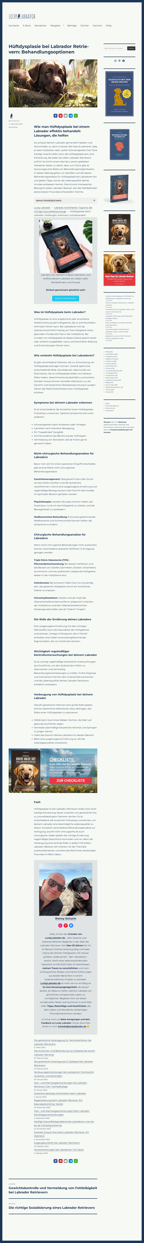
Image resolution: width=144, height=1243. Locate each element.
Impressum (110, 410)
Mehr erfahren (65, 298)
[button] (55, 116)
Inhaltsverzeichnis (48, 200)
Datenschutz (110, 408)
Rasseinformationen (113, 387)
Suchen (131, 48)
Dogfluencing (111, 359)
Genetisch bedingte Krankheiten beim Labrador (60, 1093)
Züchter (84, 25)
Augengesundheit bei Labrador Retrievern (57, 1142)
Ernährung (110, 361)
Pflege (108, 382)
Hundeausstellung (112, 371)
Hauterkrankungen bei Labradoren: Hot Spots (59, 1149)
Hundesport (110, 373)
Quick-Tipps (110, 385)
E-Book (27, 25)
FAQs (108, 25)
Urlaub (108, 392)
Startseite (14, 25)
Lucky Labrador (42, 207)
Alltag (108, 352)
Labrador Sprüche (112, 380)
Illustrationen (110, 375)
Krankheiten (13, 127)
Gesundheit (110, 366)
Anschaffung (110, 354)
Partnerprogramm (112, 406)
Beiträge (72, 25)
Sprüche (97, 25)
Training (109, 389)
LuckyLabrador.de (50, 983)
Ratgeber (55, 25)
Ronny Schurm (65, 918)
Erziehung (109, 363)
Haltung (109, 368)
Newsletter (41, 25)
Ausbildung (110, 356)
